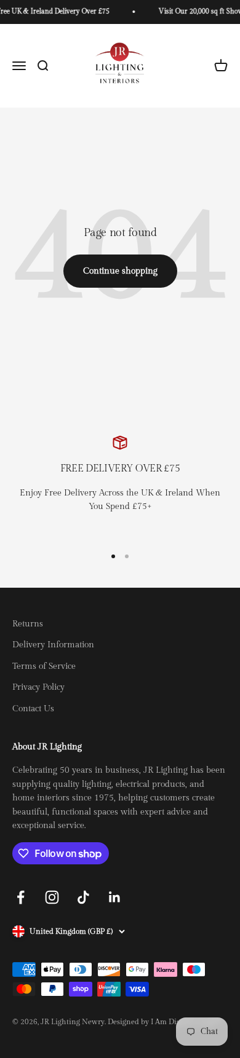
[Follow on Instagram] (52, 897)
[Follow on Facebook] (20, 897)
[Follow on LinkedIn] (114, 897)
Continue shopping (120, 271)
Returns (27, 624)
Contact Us (33, 709)
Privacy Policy (38, 687)
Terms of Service (44, 666)
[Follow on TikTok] (83, 897)
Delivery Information (53, 645)
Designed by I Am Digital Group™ (165, 1021)
